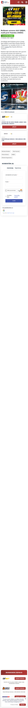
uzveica (7, 47)
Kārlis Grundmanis (9, 112)
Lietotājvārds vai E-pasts (11, 174)
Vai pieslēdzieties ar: (7, 207)
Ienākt (14, 200)
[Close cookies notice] (25, 699)
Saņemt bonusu (20, 678)
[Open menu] (26, 2)
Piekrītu (23, 704)
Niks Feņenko (16, 151)
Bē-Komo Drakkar (6, 151)
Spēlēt (14, 127)
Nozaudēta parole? (17, 196)
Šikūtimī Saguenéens (7, 157)
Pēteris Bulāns (5, 154)
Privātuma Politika (14, 704)
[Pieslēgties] (18, 2)
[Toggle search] (22, 2)
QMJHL (13, 154)
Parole (7, 181)
